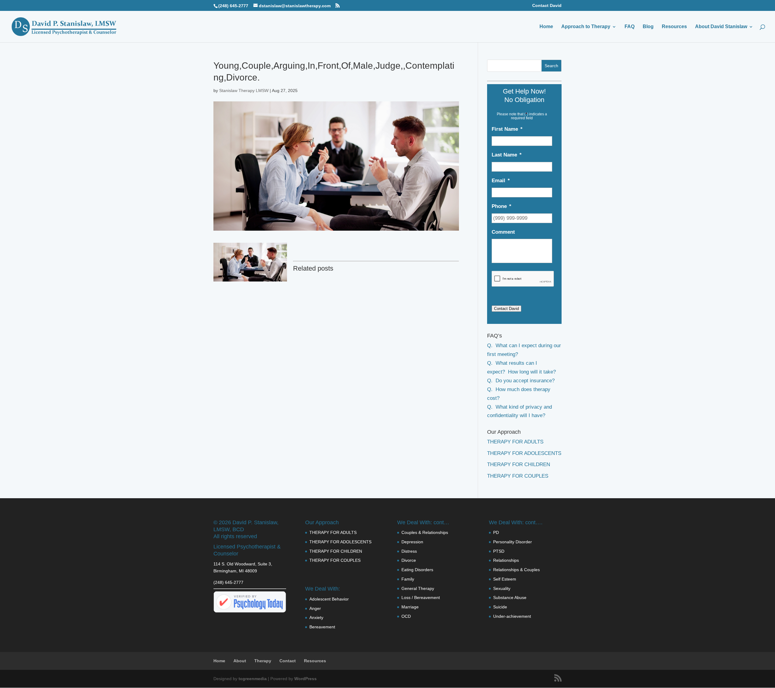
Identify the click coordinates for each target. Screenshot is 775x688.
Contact (287, 660)
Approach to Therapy (585, 27)
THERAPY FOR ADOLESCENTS (524, 453)
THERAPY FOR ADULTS (515, 442)
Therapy (262, 660)
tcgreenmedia (253, 678)
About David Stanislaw (721, 27)
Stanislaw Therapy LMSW (244, 90)
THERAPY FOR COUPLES (517, 476)
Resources (674, 27)
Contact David (547, 5)
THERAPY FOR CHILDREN (518, 464)
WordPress (305, 678)
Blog (648, 27)
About (239, 660)
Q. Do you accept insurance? (521, 381)
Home (546, 27)
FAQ (630, 27)
